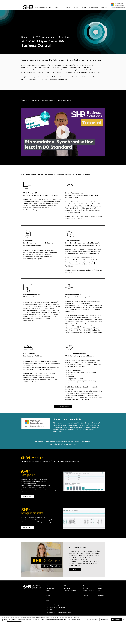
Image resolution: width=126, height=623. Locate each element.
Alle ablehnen (104, 619)
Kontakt (48, 595)
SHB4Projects (68, 593)
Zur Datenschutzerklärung (14, 621)
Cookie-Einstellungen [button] (92, 619)
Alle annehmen (116, 619)
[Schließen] (124, 619)
